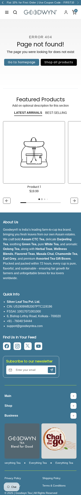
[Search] (15, 12)
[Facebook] (7, 346)
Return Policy (12, 485)
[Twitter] (28, 346)
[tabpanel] (40, 163)
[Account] (66, 12)
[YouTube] (38, 346)
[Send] (51, 370)
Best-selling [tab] (56, 112)
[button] (7, 201)
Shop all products (58, 62)
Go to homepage (21, 62)
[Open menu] (7, 12)
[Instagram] (17, 346)
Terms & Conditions (54, 485)
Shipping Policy (51, 478)
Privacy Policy (13, 478)
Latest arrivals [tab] (28, 112)
